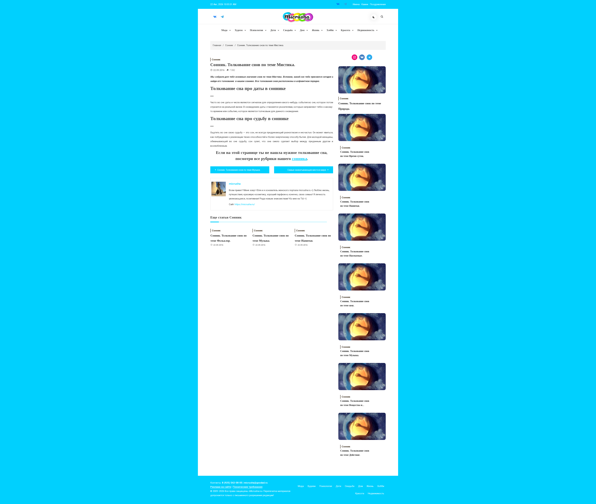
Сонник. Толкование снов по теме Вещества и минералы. (354, 403)
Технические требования (247, 487)
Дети (273, 30)
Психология (256, 30)
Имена (356, 4)
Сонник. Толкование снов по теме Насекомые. (354, 253)
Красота (345, 30)
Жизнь (315, 30)
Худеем (239, 30)
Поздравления (378, 4)
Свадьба (288, 30)
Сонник (216, 59)
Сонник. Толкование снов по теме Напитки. (354, 204)
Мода (224, 30)
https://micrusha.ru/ (245, 204)
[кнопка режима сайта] (374, 17)
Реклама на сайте (220, 487)
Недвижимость (365, 30)
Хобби (330, 30)
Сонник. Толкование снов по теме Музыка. (354, 353)
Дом (302, 30)
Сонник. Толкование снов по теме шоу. (354, 303)
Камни (364, 4)
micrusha (235, 184)
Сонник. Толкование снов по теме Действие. (354, 453)
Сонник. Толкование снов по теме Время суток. (354, 154)
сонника (299, 158)
